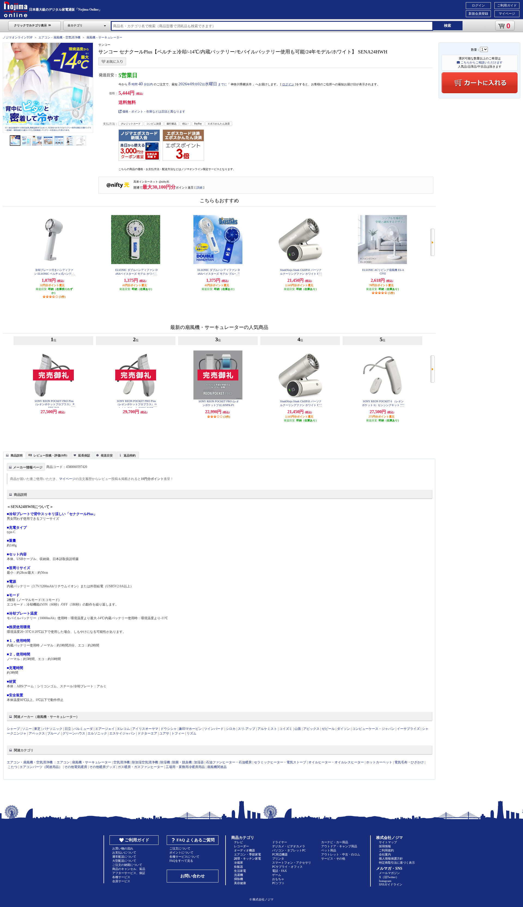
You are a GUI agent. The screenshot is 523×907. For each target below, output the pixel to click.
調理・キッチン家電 (247, 858)
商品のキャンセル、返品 (128, 868)
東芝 (37, 729)
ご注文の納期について (127, 864)
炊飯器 (238, 866)
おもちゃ (278, 879)
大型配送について (124, 860)
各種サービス (121, 877)
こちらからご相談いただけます (481, 62)
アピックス (311, 729)
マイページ (507, 14)
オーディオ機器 (244, 850)
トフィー (177, 733)
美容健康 (240, 883)
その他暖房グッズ (102, 767)
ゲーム (276, 874)
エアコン (63, 762)
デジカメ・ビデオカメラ (288, 846)
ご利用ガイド (507, 5)
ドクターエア (147, 733)
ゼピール (328, 729)
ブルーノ (53, 733)
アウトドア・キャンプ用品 (339, 846)
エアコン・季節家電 (247, 854)
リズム (191, 733)
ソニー (27, 729)
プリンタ (278, 858)
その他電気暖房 (75, 767)
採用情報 (385, 846)
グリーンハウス (73, 733)
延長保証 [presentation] (84, 455)
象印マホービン (190, 729)
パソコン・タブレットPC (289, 850)
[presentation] (14, 455)
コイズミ (285, 729)
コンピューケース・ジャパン (373, 729)
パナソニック (52, 729)
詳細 (199, 187)
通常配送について (124, 856)
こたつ (12, 767)
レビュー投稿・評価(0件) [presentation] (50, 455)
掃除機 (238, 879)
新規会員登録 (478, 14)
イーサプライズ (408, 729)
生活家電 (240, 870)
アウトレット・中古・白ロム (340, 854)
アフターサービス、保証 (128, 873)
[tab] (14, 455)
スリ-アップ (246, 729)
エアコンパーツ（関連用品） (41, 767)
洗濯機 (238, 874)
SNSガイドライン (390, 884)
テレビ (238, 842)
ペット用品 (328, 850)
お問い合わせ (192, 876)
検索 (447, 25)
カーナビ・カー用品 (334, 842)
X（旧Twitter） (389, 877)
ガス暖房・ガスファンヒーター (140, 767)
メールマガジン (389, 873)
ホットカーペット (379, 762)
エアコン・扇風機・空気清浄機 (59, 37)
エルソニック (97, 733)
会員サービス (121, 881)
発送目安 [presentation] (107, 455)
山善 (297, 729)
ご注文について (179, 848)
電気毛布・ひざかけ (409, 762)
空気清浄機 (121, 762)
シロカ (231, 729)
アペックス (37, 733)
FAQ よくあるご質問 (196, 840)
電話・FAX (279, 870)
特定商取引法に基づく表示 (397, 862)
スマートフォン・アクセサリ (291, 862)
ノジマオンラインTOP (17, 37)
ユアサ (164, 733)
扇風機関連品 (217, 767)
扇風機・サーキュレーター (104, 37)
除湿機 (165, 762)
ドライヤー (279, 842)
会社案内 (385, 854)
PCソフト (278, 883)
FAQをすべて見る (181, 860)
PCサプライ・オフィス (287, 866)
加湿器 (199, 762)
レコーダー (241, 846)
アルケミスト (267, 729)
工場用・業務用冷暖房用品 (185, 767)
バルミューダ (83, 729)
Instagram (385, 880)
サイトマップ (388, 842)
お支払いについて (124, 852)
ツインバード (214, 729)
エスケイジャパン (122, 733)
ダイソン (343, 729)
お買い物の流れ (122, 848)
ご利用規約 (386, 850)
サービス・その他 (333, 858)
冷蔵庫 (238, 862)
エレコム (123, 729)
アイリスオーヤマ (145, 729)
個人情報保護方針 (391, 858)
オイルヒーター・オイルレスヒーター (336, 762)
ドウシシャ (168, 729)
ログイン (478, 5)
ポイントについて (181, 852)
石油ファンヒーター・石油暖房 (229, 762)
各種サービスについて (184, 856)
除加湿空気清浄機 (145, 762)
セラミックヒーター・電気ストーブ (280, 762)
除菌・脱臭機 (182, 762)
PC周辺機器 (280, 854)
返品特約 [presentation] (130, 455)
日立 (68, 729)
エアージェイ (105, 729)
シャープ (13, 729)
